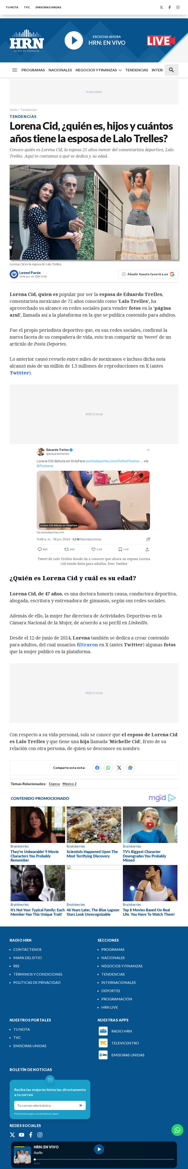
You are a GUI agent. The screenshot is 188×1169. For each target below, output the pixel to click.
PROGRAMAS (33, 70)
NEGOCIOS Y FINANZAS (96, 70)
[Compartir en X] (119, 767)
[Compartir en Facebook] (97, 767)
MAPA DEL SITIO (27, 957)
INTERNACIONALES (118, 982)
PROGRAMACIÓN (116, 999)
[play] (99, 1149)
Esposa (54, 784)
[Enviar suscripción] (81, 1105)
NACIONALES (60, 70)
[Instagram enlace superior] (178, 7)
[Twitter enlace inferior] (12, 1135)
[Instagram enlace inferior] (40, 1135)
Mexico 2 (69, 784)
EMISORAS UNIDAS (48, 7)
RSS (16, 966)
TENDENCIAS (136, 70)
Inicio (13, 110)
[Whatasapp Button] (177, 1130)
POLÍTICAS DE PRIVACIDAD (37, 982)
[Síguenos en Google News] (130, 767)
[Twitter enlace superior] (161, 7)
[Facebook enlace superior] (169, 7)
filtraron (87, 645)
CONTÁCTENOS (27, 949)
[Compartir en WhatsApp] (108, 767)
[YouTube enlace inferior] (21, 1135)
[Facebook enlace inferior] (30, 1135)
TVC (27, 7)
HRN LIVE (109, 1007)
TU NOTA (12, 7)
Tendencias (28, 110)
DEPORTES (110, 990)
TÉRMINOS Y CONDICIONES (37, 974)
